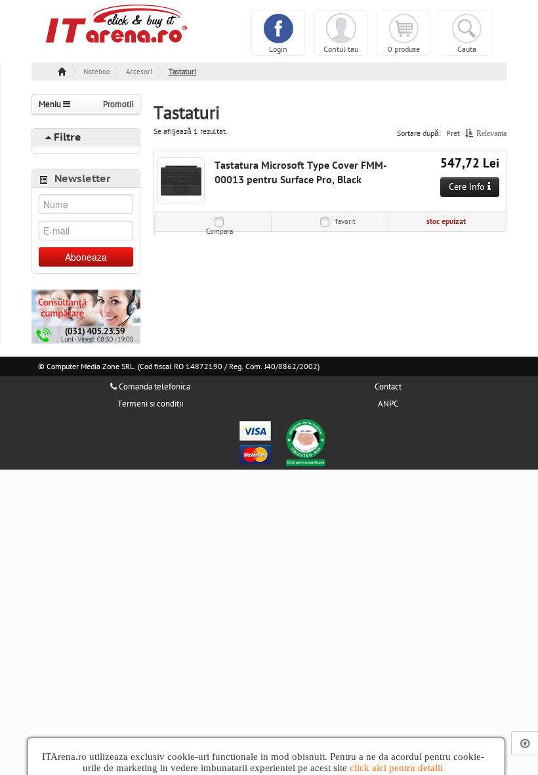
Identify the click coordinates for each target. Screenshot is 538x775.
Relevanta (491, 133)
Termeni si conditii (150, 404)
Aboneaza (86, 256)
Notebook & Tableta (96, 72)
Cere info (468, 186)
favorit (345, 221)
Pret (453, 133)
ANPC (388, 404)
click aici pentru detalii (396, 768)
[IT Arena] (117, 23)
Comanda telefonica (153, 387)
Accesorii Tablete (139, 72)
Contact (388, 387)
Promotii (118, 104)
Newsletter (82, 179)
